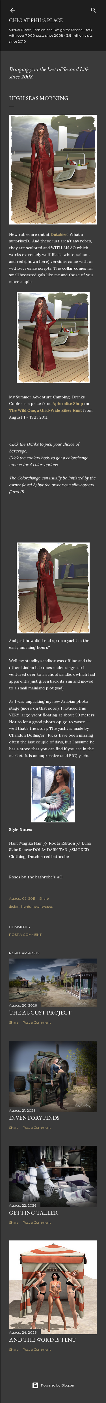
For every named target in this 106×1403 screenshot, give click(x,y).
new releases (43, 906)
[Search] (93, 8)
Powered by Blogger (57, 1385)
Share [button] (44, 898)
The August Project (40, 1012)
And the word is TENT (42, 1339)
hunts (26, 906)
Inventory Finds (34, 1117)
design (14, 906)
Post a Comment (25, 934)
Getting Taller (33, 1212)
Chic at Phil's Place (36, 20)
